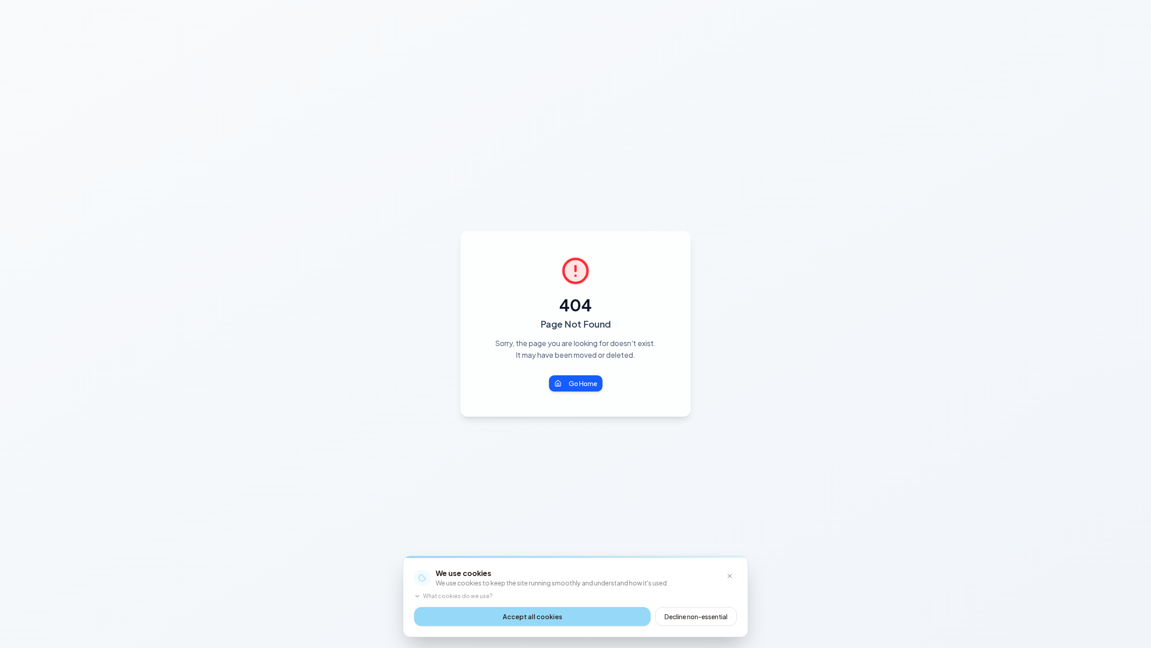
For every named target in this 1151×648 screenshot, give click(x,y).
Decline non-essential (696, 616)
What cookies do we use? (458, 596)
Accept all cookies (532, 616)
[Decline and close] (730, 576)
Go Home (583, 383)
